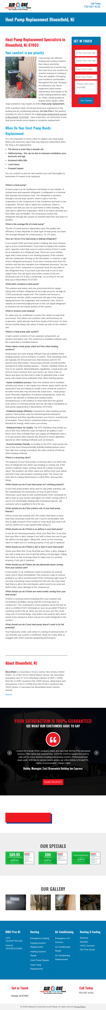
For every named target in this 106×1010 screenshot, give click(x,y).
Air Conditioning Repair (62, 948)
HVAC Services (87, 945)
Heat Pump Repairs (39, 960)
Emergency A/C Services (62, 940)
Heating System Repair (38, 953)
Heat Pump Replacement (36, 966)
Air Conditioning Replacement (62, 957)
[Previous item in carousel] (9, 752)
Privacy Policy (80, 1007)
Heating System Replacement (38, 945)
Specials (84, 941)
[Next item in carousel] (96, 752)
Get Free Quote (87, 949)
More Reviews (53, 782)
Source (8, 694)
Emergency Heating (39, 938)
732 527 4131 (92, 6)
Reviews (84, 937)
